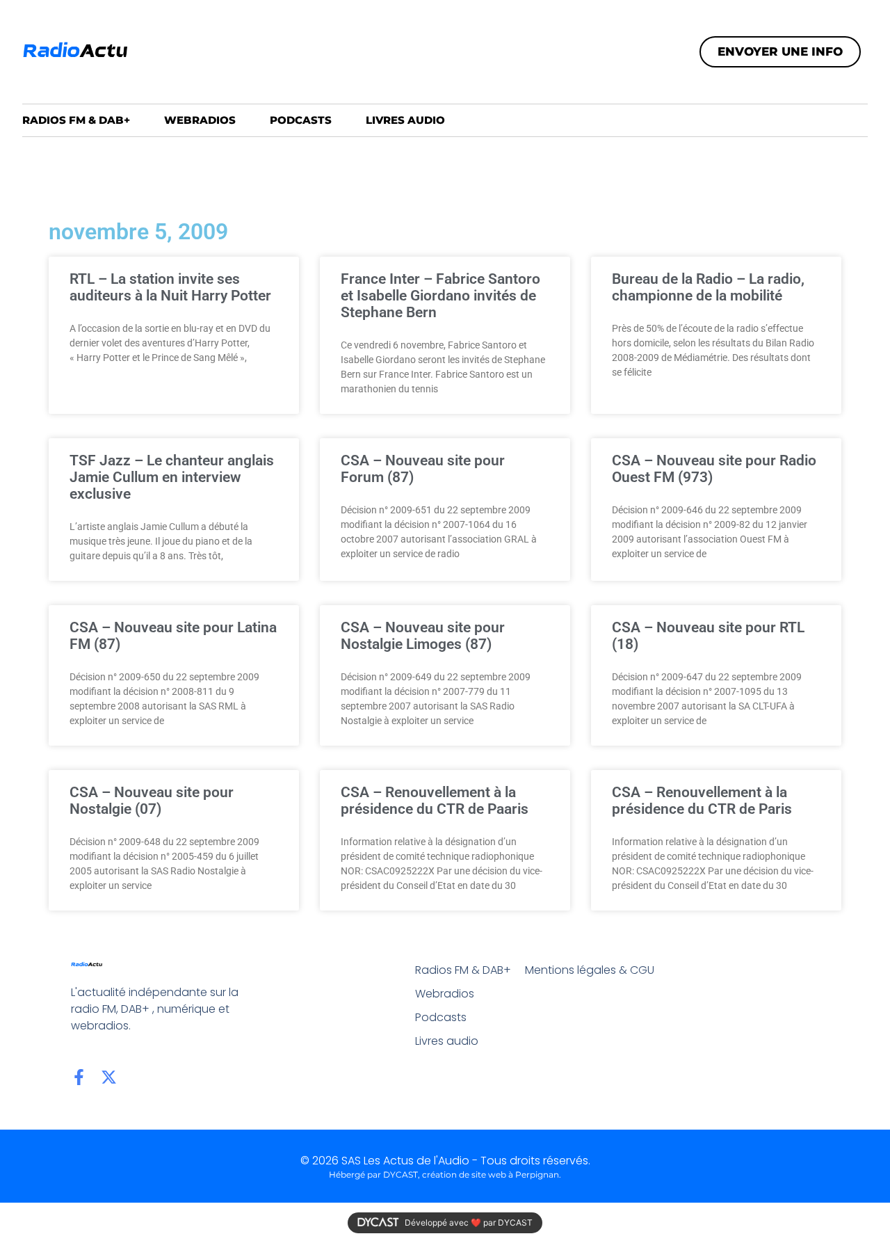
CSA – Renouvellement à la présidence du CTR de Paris (702, 800)
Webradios (200, 120)
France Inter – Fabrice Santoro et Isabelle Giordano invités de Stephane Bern (440, 296)
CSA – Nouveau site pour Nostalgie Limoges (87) (423, 635)
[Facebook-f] (79, 1077)
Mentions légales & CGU (589, 970)
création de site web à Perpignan (490, 1174)
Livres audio (405, 120)
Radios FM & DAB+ (76, 120)
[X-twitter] (109, 1077)
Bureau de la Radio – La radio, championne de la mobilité (708, 287)
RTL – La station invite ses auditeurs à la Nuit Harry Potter (170, 287)
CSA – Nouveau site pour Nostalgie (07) (152, 800)
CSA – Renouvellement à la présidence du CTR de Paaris (434, 800)
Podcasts (301, 120)
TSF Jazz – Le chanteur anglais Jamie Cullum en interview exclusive (172, 477)
